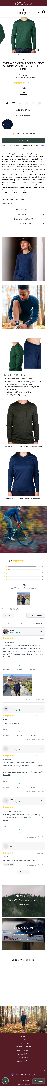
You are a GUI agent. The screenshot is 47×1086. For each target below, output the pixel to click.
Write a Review (38, 616)
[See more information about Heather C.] (41, 631)
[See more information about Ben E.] (41, 800)
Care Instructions (23, 219)
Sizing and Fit (23, 210)
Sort (23, 623)
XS (7, 103)
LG (27, 103)
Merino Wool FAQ (23, 1061)
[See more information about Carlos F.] (41, 748)
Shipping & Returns (23, 223)
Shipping (15, 77)
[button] (23, 83)
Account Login (23, 1043)
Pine (23, 92)
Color (23, 88)
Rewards (23, 1065)
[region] (23, 598)
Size (23, 99)
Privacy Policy (23, 1054)
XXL (39, 103)
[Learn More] (23, 901)
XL (33, 103)
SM (13, 103)
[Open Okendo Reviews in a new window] (10, 609)
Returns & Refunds (23, 1050)
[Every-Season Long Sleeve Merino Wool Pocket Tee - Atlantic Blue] (7, 124)
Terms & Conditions (23, 1047)
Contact (23, 1039)
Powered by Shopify (23, 1084)
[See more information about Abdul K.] (41, 708)
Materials (23, 214)
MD (20, 103)
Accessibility (23, 1057)
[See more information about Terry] (41, 846)
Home (23, 59)
